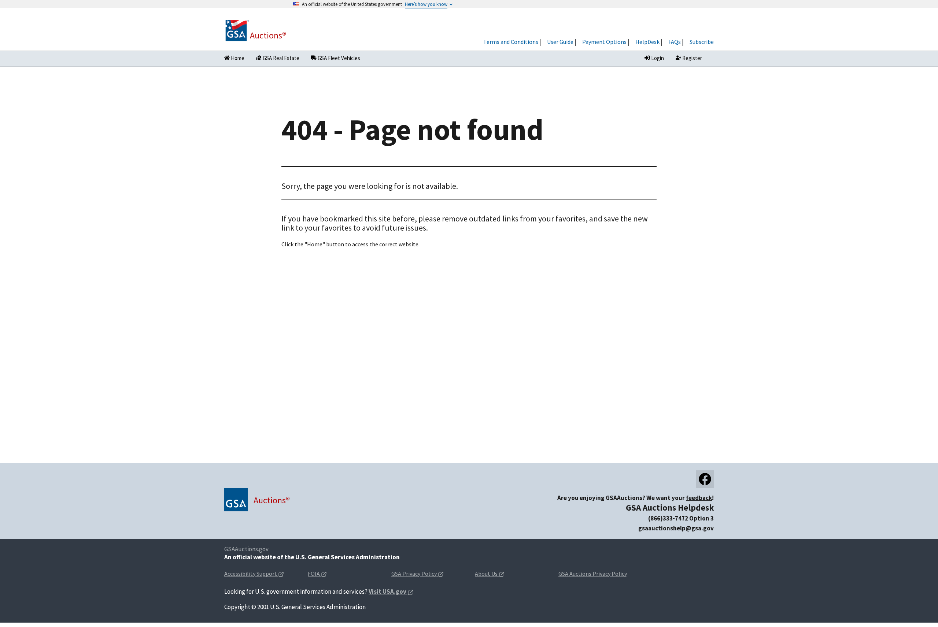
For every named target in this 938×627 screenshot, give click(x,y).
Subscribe (702, 41)
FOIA (329, 574)
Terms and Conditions (510, 41)
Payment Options (604, 41)
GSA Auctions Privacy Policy (592, 573)
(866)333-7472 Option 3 (681, 518)
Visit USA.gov (391, 592)
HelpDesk (647, 41)
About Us (501, 574)
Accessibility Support (260, 574)
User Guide (560, 41)
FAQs (674, 41)
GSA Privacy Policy (427, 574)
